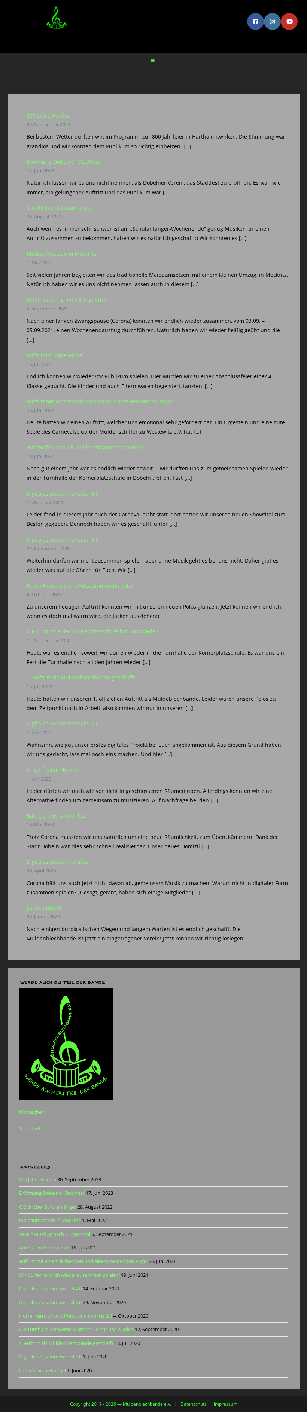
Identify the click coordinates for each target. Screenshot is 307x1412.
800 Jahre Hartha (48, 115)
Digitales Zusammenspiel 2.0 (63, 723)
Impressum (225, 1404)
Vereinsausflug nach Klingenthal (67, 299)
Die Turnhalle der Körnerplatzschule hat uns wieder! (93, 631)
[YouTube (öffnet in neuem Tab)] (289, 21)
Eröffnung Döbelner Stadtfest (63, 161)
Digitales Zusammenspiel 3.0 (63, 539)
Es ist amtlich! (44, 907)
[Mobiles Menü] (152, 60)
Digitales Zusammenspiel (58, 861)
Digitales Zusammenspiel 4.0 (63, 493)
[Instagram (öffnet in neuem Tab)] (272, 21)
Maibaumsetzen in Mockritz (61, 253)
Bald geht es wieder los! (56, 815)
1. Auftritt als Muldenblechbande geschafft (81, 677)
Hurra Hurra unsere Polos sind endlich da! (80, 585)
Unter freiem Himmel (53, 769)
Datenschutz (193, 1404)
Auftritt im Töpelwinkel (55, 355)
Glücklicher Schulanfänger (60, 207)
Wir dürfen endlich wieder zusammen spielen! (85, 447)
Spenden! (29, 1128)
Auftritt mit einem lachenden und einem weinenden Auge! (100, 401)
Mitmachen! (32, 1112)
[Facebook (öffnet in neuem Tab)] (255, 21)
